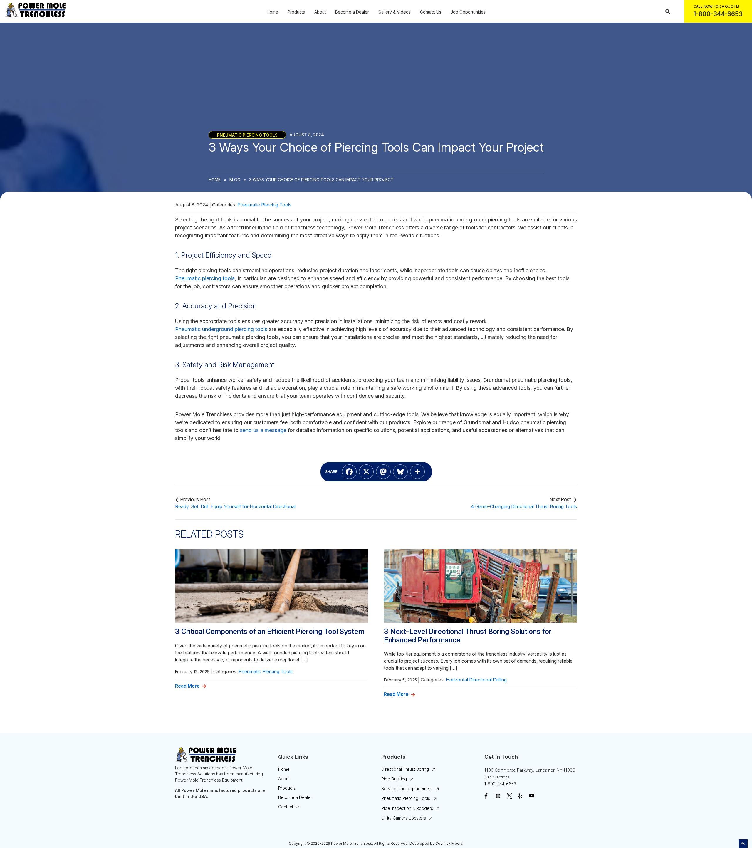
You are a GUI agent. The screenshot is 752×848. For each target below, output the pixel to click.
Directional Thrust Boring (405, 769)
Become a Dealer (352, 12)
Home (272, 12)
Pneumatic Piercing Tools (247, 134)
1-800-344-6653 (500, 783)
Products (296, 12)
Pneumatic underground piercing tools (221, 329)
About (320, 12)
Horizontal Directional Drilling (476, 680)
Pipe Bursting (394, 778)
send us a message (263, 430)
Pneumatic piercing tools (205, 278)
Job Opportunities (468, 12)
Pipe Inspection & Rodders (407, 808)
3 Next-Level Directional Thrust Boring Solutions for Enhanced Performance (468, 635)
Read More (187, 686)
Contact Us (430, 12)
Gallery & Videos (394, 12)
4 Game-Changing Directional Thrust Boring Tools (524, 506)
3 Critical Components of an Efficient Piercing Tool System (270, 631)
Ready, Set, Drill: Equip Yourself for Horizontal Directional (235, 506)
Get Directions (496, 777)
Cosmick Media (448, 843)
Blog (234, 179)
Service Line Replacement (406, 788)
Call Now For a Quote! (716, 6)
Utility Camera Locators (403, 817)
